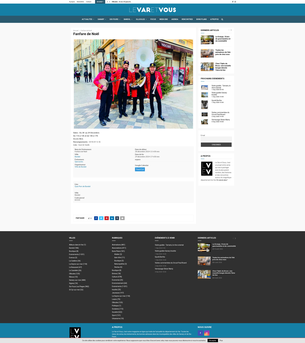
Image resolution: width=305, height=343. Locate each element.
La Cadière (75, 261)
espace (137, 159)
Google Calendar (142, 165)
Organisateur (80, 165)
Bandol (127, 19)
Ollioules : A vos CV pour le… (122, 2)
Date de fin (139, 154)
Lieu (76, 184)
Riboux (73, 277)
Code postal (79, 198)
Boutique (73, 251)
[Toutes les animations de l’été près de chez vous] (207, 53)
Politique (116, 306)
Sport (116, 315)
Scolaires (117, 309)
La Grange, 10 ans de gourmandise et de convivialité (222, 39)
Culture (117, 277)
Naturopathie (120, 264)
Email (203, 135)
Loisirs (116, 299)
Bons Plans (201, 19)
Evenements (74, 254)
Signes (73, 283)
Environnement (119, 283)
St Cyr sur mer (76, 290)
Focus (153, 19)
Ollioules (140, 19)
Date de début (141, 149)
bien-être (119, 257)
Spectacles (79, 162)
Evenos (73, 258)
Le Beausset (75, 267)
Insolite (116, 290)
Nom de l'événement (83, 149)
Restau (118, 267)
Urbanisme (118, 318)
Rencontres (187, 19)
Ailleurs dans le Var (77, 245)
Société (117, 312)
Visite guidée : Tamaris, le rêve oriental (169, 245)
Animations (118, 245)
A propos (72, 2)
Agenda (174, 19)
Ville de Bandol (80, 167)
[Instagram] (206, 333)
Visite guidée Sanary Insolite (165, 251)
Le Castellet (75, 270)
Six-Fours (114, 19)
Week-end (164, 19)
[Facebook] (200, 333)
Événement (79, 159)
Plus (221, 340)
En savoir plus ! (222, 180)
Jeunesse (118, 293)
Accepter (212, 340)
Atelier (118, 254)
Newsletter (80, 2)
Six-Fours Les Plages (79, 286)
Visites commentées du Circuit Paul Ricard (171, 263)
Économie (117, 280)
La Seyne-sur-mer (78, 264)
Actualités (87, 19)
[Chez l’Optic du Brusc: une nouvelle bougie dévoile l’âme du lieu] (207, 66)
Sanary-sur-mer (77, 280)
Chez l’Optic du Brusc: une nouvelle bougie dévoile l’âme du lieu (223, 273)
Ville (76, 154)
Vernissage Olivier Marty (164, 269)
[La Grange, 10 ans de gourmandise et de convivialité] (207, 40)
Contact (88, 2)
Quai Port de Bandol (82, 186)
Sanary (101, 19)
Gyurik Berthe (160, 257)
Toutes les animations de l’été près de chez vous (222, 52)
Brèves (116, 273)
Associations (119, 248)
